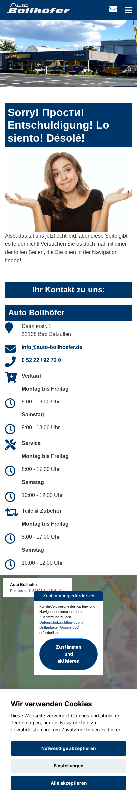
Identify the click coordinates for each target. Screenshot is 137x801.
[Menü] (128, 10)
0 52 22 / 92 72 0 (41, 360)
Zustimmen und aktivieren (68, 654)
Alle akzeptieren (69, 783)
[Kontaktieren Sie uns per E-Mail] (113, 9)
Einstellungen (68, 765)
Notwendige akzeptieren (68, 748)
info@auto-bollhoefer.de (52, 347)
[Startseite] (38, 7)
